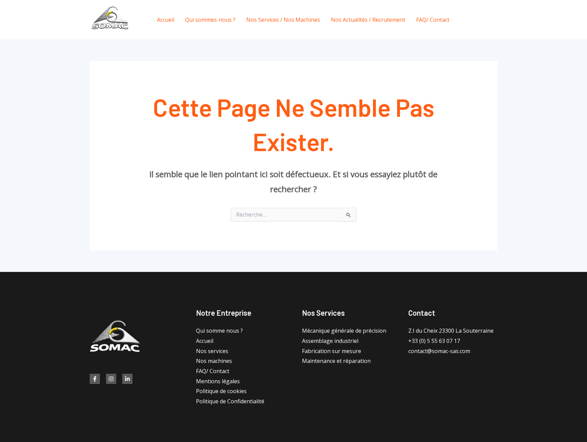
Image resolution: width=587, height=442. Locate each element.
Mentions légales (218, 381)
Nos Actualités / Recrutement (368, 19)
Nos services (212, 351)
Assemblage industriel (330, 341)
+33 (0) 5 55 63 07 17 (434, 341)
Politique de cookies (221, 391)
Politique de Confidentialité (230, 401)
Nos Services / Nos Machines (283, 19)
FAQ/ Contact (432, 19)
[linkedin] (479, 19)
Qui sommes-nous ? (210, 19)
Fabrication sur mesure (331, 351)
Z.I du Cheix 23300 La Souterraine (451, 330)
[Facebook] (464, 19)
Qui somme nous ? (219, 330)
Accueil (165, 19)
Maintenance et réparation (336, 361)
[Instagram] (494, 19)
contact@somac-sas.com (439, 351)
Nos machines (214, 361)
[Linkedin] (127, 379)
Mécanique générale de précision (344, 330)
